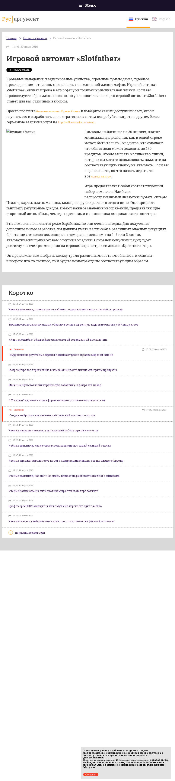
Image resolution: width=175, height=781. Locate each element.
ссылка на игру (101, 176)
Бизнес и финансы (35, 38)
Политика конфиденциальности (99, 760)
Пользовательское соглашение (133, 760)
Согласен (90, 774)
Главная (11, 38)
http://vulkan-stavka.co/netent (76, 122)
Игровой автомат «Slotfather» (72, 38)
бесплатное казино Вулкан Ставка (58, 111)
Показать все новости (30, 532)
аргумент (20, 18)
